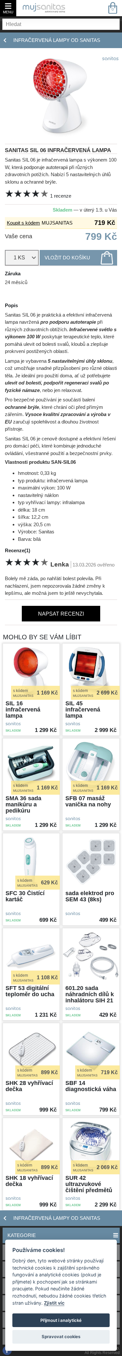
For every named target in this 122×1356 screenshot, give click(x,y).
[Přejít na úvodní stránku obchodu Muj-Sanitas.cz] (44, 8)
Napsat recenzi (61, 614)
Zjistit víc (54, 1303)
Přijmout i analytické (61, 1320)
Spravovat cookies (61, 1336)
